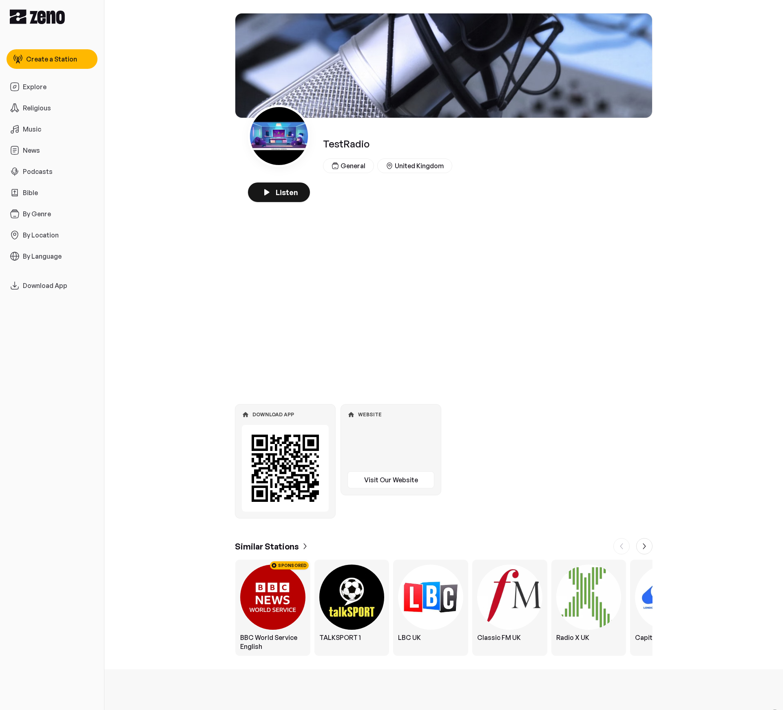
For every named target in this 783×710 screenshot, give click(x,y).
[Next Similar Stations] (644, 546)
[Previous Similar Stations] (621, 546)
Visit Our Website (391, 480)
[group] (443, 607)
